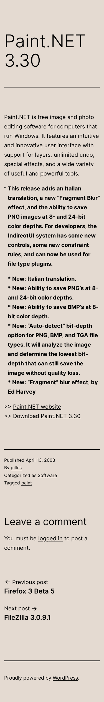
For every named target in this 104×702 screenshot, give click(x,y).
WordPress (65, 678)
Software (47, 475)
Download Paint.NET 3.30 (47, 416)
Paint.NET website (37, 406)
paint (26, 483)
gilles (16, 467)
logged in (50, 538)
